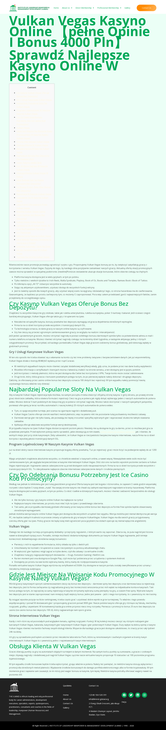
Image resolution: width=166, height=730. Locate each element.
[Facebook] (124, 695)
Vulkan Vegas (23, 127)
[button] (146, 8)
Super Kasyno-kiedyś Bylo (29, 162)
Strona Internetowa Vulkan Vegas (32, 141)
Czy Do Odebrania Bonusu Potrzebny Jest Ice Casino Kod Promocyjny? (30, 121)
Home (56, 8)
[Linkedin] (137, 695)
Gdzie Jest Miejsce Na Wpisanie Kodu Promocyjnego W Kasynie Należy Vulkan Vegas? (34, 135)
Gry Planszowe (23, 232)
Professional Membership (108, 8)
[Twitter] (131, 695)
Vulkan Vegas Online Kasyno (30, 222)
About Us (66, 8)
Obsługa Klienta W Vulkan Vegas (32, 145)
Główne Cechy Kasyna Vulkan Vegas (33, 236)
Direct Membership (83, 8)
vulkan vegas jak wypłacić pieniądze (118, 431)
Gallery (127, 8)
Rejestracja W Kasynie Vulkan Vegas (33, 194)
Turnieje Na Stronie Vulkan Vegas (33, 257)
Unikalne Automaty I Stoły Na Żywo (33, 246)
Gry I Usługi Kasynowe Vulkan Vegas (34, 99)
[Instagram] (144, 695)
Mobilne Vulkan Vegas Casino (30, 211)
